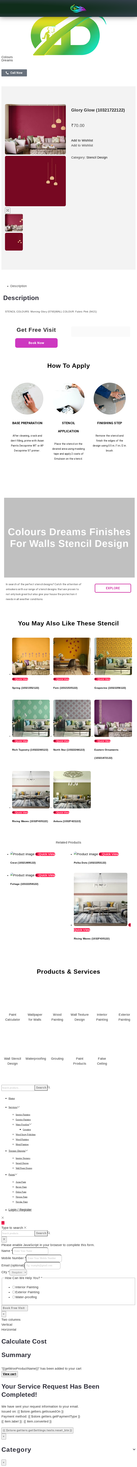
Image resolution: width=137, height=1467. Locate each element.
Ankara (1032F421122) (67, 821)
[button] (82, 140)
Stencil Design (96, 157)
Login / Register (20, 1209)
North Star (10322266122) (69, 749)
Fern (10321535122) (65, 687)
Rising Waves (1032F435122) (30, 821)
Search (41, 1087)
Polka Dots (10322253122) (90, 862)
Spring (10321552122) (25, 687)
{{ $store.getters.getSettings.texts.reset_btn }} (37, 1430)
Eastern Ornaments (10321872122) (106, 753)
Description (18, 286)
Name (6, 1250)
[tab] (72, 286)
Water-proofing (26, 1297)
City (5, 1272)
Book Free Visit (14, 1308)
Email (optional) (12, 1265)
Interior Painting (27, 1287)
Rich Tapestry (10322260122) (30, 749)
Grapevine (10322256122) (110, 687)
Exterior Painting (27, 1292)
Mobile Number (13, 1258)
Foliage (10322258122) (24, 884)
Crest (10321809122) (23, 862)
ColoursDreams (7, 58)
